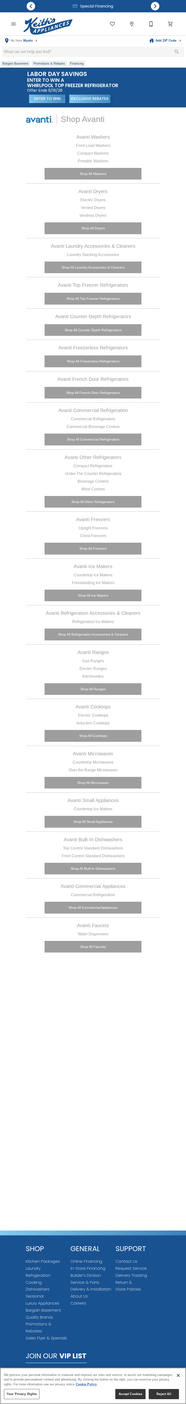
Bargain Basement (43, 1310)
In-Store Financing (87, 1268)
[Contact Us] (151, 24)
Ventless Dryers (93, 215)
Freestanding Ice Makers (93, 583)
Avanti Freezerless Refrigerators (93, 347)
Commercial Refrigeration (93, 895)
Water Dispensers (93, 934)
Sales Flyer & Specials (46, 1338)
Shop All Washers (93, 174)
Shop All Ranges (93, 689)
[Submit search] (176, 51)
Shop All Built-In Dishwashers (93, 869)
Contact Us (126, 1261)
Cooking (34, 1282)
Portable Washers (93, 161)
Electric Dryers (93, 200)
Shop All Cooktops (93, 736)
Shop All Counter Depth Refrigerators (93, 330)
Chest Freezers (93, 536)
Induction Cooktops (93, 723)
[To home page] (48, 24)
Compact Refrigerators (93, 466)
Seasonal (35, 1296)
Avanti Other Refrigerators (93, 457)
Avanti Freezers (93, 519)
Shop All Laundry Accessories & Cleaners (93, 267)
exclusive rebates (89, 98)
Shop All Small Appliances (93, 822)
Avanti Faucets (93, 925)
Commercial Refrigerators (93, 419)
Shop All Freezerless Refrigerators (93, 361)
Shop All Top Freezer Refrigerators (93, 298)
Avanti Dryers (93, 191)
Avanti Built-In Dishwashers (93, 839)
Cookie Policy (86, 1384)
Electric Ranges (93, 669)
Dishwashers (37, 1289)
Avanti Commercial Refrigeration (93, 410)
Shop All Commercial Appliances (93, 907)
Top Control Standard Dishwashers (93, 848)
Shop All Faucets (93, 947)
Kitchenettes (93, 676)
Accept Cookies (130, 1394)
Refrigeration (38, 1275)
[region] (93, 1386)
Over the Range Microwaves (93, 770)
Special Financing (96, 6)
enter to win (47, 98)
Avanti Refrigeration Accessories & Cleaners (93, 613)
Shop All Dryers (93, 228)
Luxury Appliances (42, 1303)
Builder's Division (85, 1275)
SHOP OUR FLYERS (132, 99)
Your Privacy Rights (22, 1394)
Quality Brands (39, 1317)
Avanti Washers (93, 137)
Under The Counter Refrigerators (93, 474)
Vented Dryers (93, 208)
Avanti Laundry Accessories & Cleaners (93, 246)
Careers (78, 1303)
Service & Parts (84, 1282)
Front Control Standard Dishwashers (93, 856)
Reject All (163, 1394)
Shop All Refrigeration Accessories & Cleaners (93, 634)
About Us (79, 1296)
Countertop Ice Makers (93, 575)
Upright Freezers (93, 528)
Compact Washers (93, 153)
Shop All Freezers (93, 548)
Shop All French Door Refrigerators (93, 393)
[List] (112, 24)
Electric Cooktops (93, 715)
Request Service (131, 1268)
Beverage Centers (93, 481)
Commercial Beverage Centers (93, 427)
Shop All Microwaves (93, 783)
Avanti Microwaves (93, 753)
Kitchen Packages (43, 1261)
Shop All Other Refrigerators (93, 502)
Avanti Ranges (93, 652)
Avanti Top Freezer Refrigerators (93, 285)
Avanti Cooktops (93, 706)
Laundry (33, 1268)
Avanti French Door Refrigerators (93, 379)
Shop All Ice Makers (93, 595)
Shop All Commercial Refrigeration (93, 439)
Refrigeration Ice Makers (93, 622)
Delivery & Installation (90, 1289)
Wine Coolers (93, 489)
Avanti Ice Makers (93, 566)
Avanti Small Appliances (93, 800)
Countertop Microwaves (93, 762)
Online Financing (86, 1261)
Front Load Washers (93, 145)
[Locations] (132, 24)
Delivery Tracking (131, 1275)
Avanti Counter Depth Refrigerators (93, 316)
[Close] (178, 1375)
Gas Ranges (93, 661)
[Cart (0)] (170, 24)
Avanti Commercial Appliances (93, 886)
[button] (13, 24)
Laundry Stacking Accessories (93, 255)
